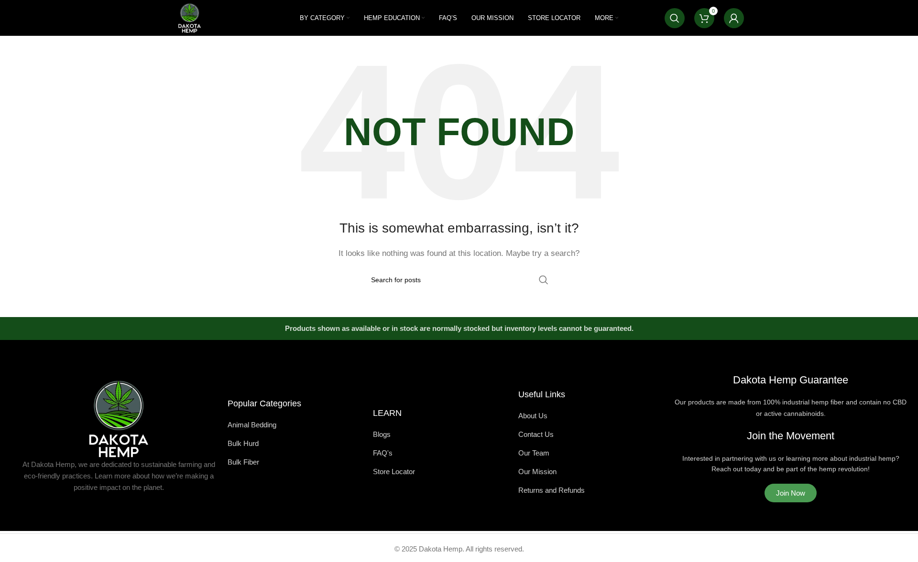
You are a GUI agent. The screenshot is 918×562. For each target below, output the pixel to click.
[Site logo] (189, 17)
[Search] (674, 18)
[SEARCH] (544, 280)
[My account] (734, 18)
